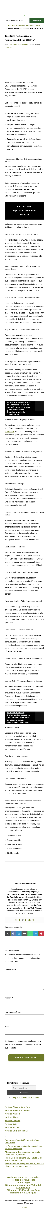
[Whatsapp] (33, 920)
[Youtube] (29, 920)
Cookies (35, 1177)
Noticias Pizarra (12, 1127)
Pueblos (29, 26)
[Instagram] (16, 920)
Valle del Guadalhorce (16, 26)
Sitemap (11, 1190)
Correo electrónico (13, 1012)
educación (9, 432)
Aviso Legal (23, 1182)
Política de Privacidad (23, 1180)
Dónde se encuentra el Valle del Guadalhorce (23, 1186)
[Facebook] (19, 920)
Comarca (37, 26)
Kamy (24, 1208)
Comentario (10, 970)
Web (7, 1027)
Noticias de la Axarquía (23, 1193)
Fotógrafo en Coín (29, 1190)
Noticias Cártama (12, 1121)
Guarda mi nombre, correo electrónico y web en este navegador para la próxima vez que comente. (23, 1044)
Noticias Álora (11, 1117)
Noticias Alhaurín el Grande (17, 1110)
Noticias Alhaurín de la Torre (17, 1107)
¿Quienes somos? (17, 1177)
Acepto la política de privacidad (26, 1098)
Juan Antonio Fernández (18, 44)
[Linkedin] (26, 920)
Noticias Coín (11, 1124)
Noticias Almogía (12, 1114)
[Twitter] (23, 920)
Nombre (9, 998)
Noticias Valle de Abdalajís (17, 1131)
